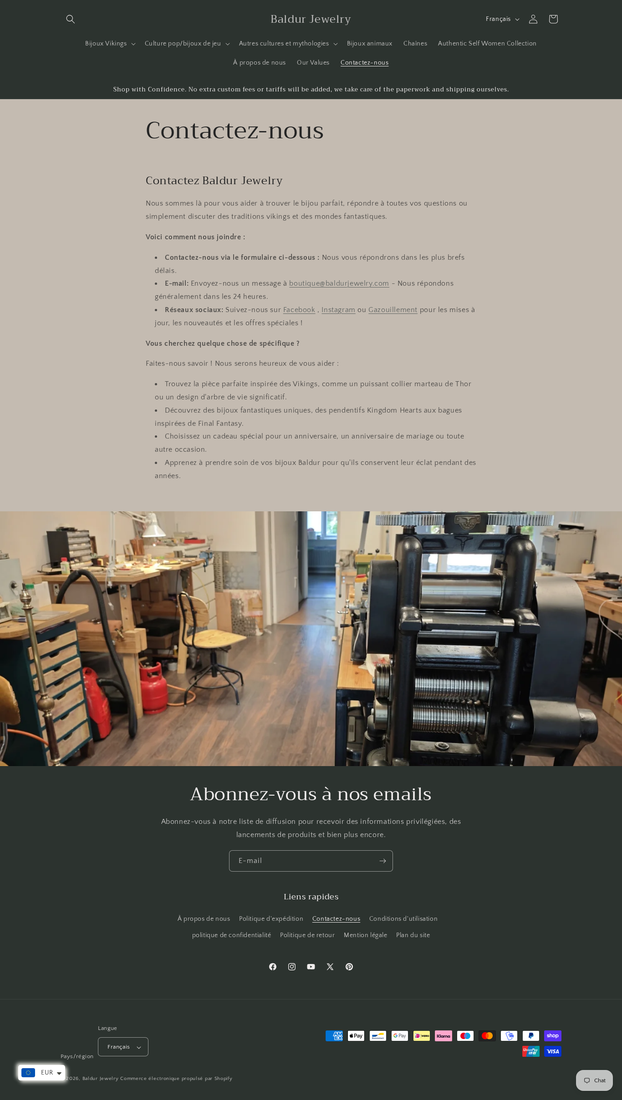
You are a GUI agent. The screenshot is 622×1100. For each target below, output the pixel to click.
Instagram (338, 309)
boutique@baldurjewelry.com (339, 283)
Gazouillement (393, 309)
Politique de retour (307, 935)
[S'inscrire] (382, 861)
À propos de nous (204, 919)
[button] (71, 19)
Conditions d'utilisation (403, 919)
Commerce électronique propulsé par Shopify (176, 1079)
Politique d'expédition (271, 919)
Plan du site (413, 935)
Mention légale (365, 935)
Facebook (299, 309)
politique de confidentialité (231, 935)
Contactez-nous (336, 919)
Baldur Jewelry (100, 1079)
